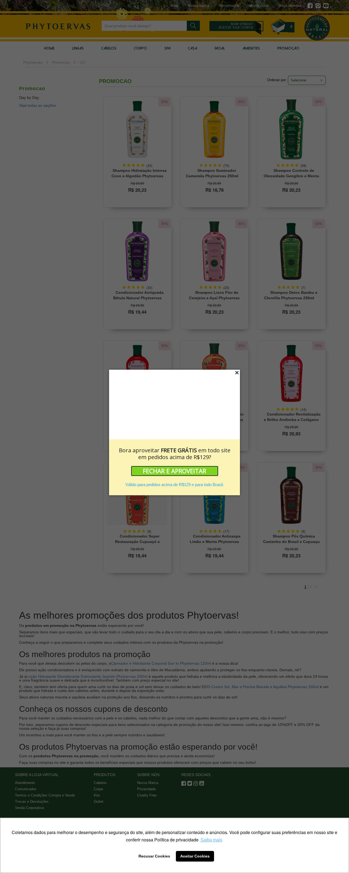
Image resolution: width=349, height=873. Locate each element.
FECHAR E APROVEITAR (174, 471)
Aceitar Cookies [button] (195, 856)
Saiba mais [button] (211, 840)
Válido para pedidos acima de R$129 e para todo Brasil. (174, 484)
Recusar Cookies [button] (154, 856)
